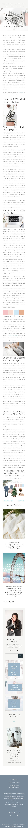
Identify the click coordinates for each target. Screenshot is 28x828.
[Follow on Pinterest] (15, 650)
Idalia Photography (18, 150)
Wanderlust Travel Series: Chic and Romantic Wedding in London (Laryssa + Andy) (14, 592)
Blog (17, 6)
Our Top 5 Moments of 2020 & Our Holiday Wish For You (14, 546)
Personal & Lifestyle (14, 27)
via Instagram (20, 92)
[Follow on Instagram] (10, 650)
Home (3, 3)
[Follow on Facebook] (13, 650)
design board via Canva (8, 445)
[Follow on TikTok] (18, 650)
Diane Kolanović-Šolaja (11, 26)
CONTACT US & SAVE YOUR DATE (14, 704)
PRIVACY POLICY (8, 826)
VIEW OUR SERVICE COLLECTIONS (15, 687)
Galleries (23, 3)
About (7, 3)
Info (12, 3)
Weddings (19, 586)
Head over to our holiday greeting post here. (14, 476)
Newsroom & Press (9, 6)
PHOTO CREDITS (20, 826)
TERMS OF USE (14, 826)
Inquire (21, 6)
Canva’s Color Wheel (13, 335)
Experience (17, 3)
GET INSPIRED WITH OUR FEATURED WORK (14, 669)
